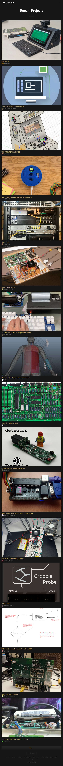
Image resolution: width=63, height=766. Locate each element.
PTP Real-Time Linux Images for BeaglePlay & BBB (17, 649)
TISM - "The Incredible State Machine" (13, 107)
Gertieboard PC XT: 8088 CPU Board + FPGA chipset (17, 513)
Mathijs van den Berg (10, 515)
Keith (5, 425)
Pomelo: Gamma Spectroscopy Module (13, 468)
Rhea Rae (7, 244)
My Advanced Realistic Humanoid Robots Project (16, 378)
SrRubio (6, 154)
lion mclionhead (8, 289)
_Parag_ (6, 651)
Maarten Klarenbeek (10, 108)
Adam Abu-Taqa (8, 560)
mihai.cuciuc (7, 470)
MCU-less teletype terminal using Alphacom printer (16, 333)
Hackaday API (53, 757)
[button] (58, 3)
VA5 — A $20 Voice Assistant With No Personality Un (17, 197)
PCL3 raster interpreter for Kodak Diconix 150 (15, 739)
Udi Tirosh (7, 199)
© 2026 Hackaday (31, 762)
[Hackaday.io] (8, 3)
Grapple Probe (6, 604)
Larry (5, 380)
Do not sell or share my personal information (31, 759)
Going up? (32, 753)
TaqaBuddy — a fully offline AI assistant (13, 558)
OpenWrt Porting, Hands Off (10, 694)
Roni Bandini (8, 63)
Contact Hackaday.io (17, 757)
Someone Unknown (10, 696)
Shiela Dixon (7, 334)
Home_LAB (5, 242)
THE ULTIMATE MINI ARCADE (11, 152)
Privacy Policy (45, 757)
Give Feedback (27, 757)
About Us (8, 757)
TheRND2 (7, 741)
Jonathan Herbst (9, 606)
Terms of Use (36, 757)
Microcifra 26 (5, 61)
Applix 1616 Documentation (10, 423)
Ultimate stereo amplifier (8, 287)
